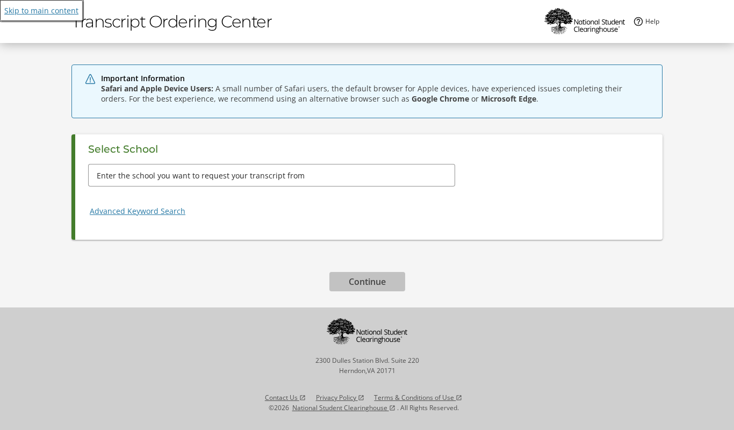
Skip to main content (41, 10)
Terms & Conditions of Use (418, 397)
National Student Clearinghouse (343, 407)
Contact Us (285, 397)
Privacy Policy (340, 397)
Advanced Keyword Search (137, 211)
